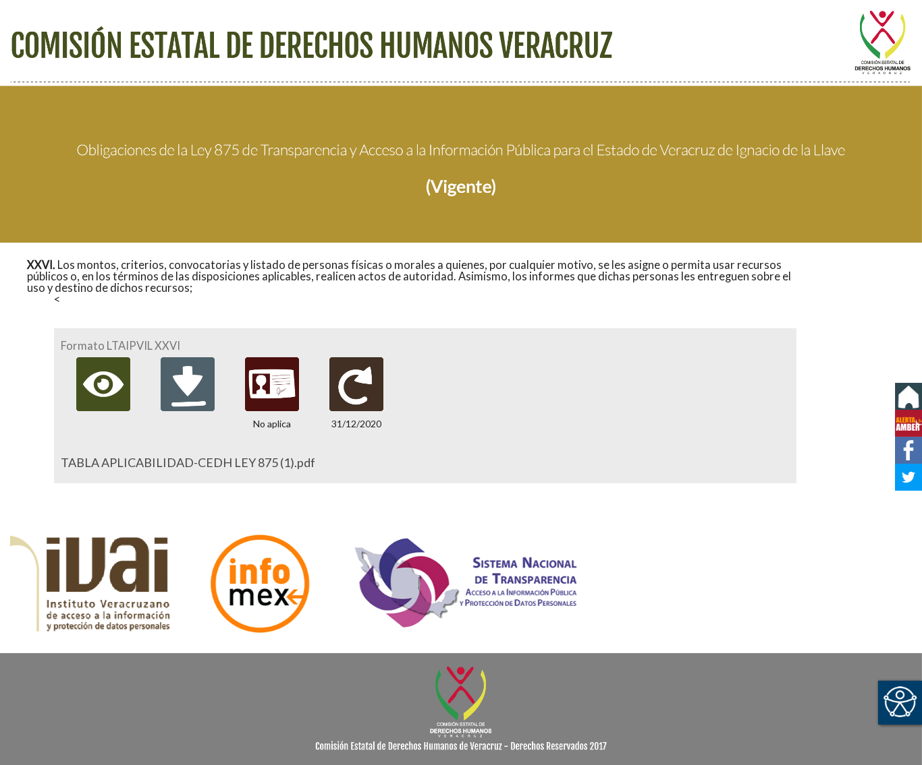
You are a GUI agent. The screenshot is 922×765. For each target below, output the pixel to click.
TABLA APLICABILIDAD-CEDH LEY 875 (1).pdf (188, 462)
